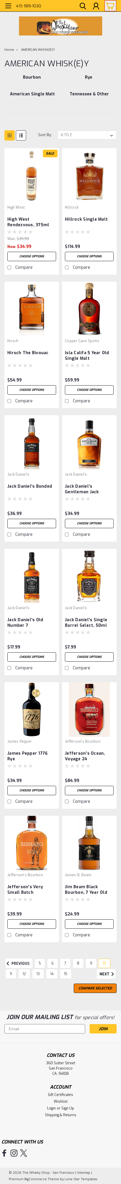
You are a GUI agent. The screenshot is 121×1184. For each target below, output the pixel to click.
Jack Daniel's (18, 474)
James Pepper (19, 741)
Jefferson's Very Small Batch (25, 889)
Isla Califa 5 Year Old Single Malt (87, 355)
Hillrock (71, 207)
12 (24, 974)
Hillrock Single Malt (86, 219)
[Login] (96, 7)
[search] (82, 7)
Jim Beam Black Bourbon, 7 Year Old (86, 889)
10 (104, 963)
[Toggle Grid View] (9, 135)
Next (105, 974)
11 (11, 974)
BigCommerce (35, 1179)
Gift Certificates (60, 1094)
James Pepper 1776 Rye (27, 756)
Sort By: (45, 134)
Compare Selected (95, 988)
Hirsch (13, 341)
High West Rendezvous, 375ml (28, 222)
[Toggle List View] (21, 135)
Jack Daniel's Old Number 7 (25, 622)
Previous (20, 964)
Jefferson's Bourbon (82, 741)
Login (51, 1108)
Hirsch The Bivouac (28, 353)
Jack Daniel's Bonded (29, 486)
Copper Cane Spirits (82, 341)
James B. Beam (78, 875)
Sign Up (67, 1108)
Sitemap (83, 1173)
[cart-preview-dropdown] (109, 5)
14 (51, 974)
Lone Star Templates (81, 1179)
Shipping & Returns (60, 1115)
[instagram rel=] (14, 1153)
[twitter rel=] (23, 1153)
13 (38, 974)
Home (9, 50)
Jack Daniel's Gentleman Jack (82, 489)
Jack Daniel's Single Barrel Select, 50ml (86, 622)
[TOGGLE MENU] (8, 6)
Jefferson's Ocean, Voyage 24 (85, 756)
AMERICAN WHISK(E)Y (38, 50)
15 (65, 974)
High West (16, 207)
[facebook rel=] (4, 1153)
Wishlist (61, 1101)
